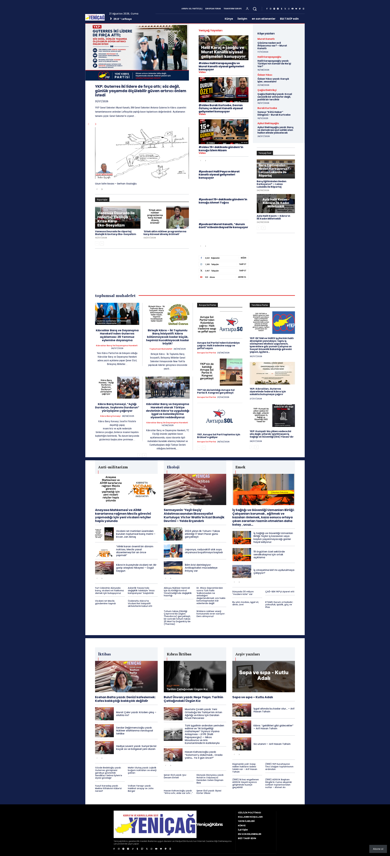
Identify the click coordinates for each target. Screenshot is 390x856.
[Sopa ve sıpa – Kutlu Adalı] (263, 676)
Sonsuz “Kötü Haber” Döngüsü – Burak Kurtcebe (274, 113)
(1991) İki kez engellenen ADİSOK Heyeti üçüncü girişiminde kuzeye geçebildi (245, 783)
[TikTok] (132, 849)
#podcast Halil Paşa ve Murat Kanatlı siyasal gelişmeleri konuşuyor (219, 175)
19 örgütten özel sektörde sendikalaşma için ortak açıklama (269, 554)
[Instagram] (270, 9)
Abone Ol (242, 277)
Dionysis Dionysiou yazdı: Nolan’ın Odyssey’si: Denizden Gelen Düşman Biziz (210, 778)
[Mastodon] (300, 9)
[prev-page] (88, 124)
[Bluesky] (296, 9)
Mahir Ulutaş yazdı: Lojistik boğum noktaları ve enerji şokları (142, 770)
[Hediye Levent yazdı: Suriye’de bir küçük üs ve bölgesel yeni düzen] (104, 747)
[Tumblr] (281, 9)
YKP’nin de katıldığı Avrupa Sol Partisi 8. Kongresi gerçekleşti (216, 391)
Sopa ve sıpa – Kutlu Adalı (252, 697)
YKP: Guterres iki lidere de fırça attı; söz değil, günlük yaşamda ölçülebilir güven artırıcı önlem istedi (140, 91)
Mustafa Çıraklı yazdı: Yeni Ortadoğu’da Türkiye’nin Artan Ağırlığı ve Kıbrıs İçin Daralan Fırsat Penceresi (203, 713)
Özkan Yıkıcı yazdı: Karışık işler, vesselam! (273, 80)
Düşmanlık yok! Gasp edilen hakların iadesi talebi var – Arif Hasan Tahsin (244, 767)
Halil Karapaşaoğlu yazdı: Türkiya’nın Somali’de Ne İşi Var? (274, 63)
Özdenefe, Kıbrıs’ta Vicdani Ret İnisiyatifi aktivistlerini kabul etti (140, 603)
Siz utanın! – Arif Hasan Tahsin (272, 744)
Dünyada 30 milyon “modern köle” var (243, 593)
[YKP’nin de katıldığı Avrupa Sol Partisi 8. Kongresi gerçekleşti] (219, 372)
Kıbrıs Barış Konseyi (110, 416)
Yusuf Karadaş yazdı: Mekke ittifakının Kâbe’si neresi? (108, 788)
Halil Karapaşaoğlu (269, 57)
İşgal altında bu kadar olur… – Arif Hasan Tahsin (274, 710)
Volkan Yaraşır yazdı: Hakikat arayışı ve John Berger (141, 788)
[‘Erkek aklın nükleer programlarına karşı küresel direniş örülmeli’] (166, 217)
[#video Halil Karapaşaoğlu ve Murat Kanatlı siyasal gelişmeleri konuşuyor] (223, 47)
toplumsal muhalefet (160, 349)
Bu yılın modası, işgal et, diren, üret (245, 603)
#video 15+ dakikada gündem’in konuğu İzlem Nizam (221, 148)
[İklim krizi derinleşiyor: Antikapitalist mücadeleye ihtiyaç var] (173, 567)
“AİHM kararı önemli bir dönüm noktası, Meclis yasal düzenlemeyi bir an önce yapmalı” (134, 551)
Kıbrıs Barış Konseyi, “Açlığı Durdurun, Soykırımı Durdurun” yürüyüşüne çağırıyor (117, 407)
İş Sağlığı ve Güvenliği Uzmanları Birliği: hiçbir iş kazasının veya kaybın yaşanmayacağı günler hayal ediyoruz (273, 537)
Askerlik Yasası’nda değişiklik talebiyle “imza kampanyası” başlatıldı (141, 590)
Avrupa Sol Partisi (206, 353)
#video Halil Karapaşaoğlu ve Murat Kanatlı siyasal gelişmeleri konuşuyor (221, 66)
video (202, 72)
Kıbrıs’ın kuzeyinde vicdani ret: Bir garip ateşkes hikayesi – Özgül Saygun (136, 567)
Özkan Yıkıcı (264, 75)
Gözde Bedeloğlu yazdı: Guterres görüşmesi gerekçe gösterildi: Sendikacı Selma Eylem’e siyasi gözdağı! (108, 772)
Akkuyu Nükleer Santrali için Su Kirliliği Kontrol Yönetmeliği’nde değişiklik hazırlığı (178, 591)
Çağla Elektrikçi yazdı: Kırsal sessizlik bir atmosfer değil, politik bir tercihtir (274, 96)
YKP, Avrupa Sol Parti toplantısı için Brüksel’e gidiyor (218, 436)
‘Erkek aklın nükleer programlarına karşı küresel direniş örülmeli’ (165, 233)
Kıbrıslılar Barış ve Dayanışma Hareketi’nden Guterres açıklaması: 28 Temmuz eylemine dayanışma (117, 335)
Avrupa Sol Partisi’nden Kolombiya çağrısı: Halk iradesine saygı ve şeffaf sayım (218, 345)
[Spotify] (274, 9)
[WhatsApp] (289, 9)
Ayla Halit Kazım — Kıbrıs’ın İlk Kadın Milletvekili (273, 217)
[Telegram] (278, 9)
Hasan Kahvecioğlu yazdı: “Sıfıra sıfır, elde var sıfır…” (178, 792)
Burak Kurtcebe (267, 108)
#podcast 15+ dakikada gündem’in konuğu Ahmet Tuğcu (223, 201)
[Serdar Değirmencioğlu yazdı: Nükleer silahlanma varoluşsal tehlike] (104, 730)
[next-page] (96, 124)
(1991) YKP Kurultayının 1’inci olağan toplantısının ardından (279, 766)
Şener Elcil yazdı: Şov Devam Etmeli (175, 776)
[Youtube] (292, 9)
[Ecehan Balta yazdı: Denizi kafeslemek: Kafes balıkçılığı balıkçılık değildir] (126, 676)
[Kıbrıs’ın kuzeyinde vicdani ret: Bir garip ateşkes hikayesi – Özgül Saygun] (104, 567)
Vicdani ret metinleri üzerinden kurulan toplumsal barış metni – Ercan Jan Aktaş (135, 534)
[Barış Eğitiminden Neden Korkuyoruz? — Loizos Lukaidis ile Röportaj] (276, 169)
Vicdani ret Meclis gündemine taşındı (105, 602)
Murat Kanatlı (266, 39)
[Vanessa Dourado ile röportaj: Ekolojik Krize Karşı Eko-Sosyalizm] (117, 217)
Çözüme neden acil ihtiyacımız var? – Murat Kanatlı (272, 45)
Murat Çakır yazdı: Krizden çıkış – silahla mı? (136, 714)
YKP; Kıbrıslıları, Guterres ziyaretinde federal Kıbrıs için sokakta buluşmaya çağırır (268, 391)
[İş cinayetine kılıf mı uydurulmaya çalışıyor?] (241, 571)
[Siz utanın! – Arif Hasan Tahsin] (241, 743)
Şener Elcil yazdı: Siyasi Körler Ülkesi (209, 792)
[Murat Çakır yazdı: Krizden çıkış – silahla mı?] (104, 713)
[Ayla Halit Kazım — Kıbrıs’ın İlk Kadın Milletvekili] (276, 203)
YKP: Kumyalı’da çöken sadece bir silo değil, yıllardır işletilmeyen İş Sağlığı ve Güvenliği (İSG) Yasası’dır (272, 434)
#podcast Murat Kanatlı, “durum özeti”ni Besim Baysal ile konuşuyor (223, 225)
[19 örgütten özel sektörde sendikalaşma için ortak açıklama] (241, 554)
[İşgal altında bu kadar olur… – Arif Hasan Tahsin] (241, 710)
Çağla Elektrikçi (267, 90)
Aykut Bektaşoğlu (268, 123)
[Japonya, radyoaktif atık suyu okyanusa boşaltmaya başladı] (173, 550)
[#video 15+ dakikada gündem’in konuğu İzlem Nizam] (223, 131)
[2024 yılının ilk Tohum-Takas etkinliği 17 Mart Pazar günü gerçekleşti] (173, 533)
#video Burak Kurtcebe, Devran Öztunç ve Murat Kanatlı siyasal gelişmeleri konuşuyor (221, 108)
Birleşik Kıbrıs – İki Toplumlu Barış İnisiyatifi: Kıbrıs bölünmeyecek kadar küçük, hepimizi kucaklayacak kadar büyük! (167, 336)
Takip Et (242, 264)
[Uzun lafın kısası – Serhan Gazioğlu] (142, 153)
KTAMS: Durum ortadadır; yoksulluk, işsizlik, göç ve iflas (279, 605)
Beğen (243, 258)
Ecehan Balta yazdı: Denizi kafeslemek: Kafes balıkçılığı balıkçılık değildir (125, 699)
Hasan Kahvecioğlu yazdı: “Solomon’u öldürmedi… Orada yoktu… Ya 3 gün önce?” (203, 754)
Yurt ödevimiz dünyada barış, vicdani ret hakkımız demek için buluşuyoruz (109, 590)
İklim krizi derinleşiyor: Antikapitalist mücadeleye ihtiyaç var (201, 567)
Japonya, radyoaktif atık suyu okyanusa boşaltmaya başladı (204, 551)
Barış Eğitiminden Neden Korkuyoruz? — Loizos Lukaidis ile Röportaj (271, 184)
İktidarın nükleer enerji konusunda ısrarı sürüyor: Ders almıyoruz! (211, 614)
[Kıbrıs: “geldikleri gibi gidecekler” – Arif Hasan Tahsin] (241, 727)
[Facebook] (267, 9)
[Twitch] (142, 849)
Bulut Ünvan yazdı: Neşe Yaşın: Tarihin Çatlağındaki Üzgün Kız (193, 699)
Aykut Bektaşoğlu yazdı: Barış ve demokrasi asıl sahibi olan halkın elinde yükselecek (275, 130)
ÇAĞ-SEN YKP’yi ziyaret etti (279, 591)
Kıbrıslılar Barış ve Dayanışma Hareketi (117, 345)
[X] (285, 9)
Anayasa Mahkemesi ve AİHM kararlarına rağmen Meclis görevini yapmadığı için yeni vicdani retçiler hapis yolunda (123, 515)
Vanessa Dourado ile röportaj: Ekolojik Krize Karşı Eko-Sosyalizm (115, 233)
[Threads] (303, 9)
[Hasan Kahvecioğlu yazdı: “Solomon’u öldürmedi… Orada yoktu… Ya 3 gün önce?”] (173, 754)
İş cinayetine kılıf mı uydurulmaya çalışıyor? (274, 571)
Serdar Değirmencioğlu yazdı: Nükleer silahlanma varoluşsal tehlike (134, 730)
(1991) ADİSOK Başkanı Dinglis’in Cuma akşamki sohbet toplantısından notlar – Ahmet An (278, 783)
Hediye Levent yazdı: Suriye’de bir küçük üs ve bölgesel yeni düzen (136, 747)
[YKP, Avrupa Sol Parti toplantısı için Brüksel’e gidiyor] (219, 416)
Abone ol (378, 848)
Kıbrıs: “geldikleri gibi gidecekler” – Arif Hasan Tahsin (273, 727)
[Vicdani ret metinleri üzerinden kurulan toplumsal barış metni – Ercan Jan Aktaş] (104, 533)
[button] (255, 9)
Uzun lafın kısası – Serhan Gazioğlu (116, 183)
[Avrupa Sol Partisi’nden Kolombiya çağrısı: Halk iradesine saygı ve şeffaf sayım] (219, 324)
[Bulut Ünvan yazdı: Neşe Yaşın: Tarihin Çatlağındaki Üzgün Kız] (195, 676)
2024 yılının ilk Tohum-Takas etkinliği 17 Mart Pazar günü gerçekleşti (202, 534)
